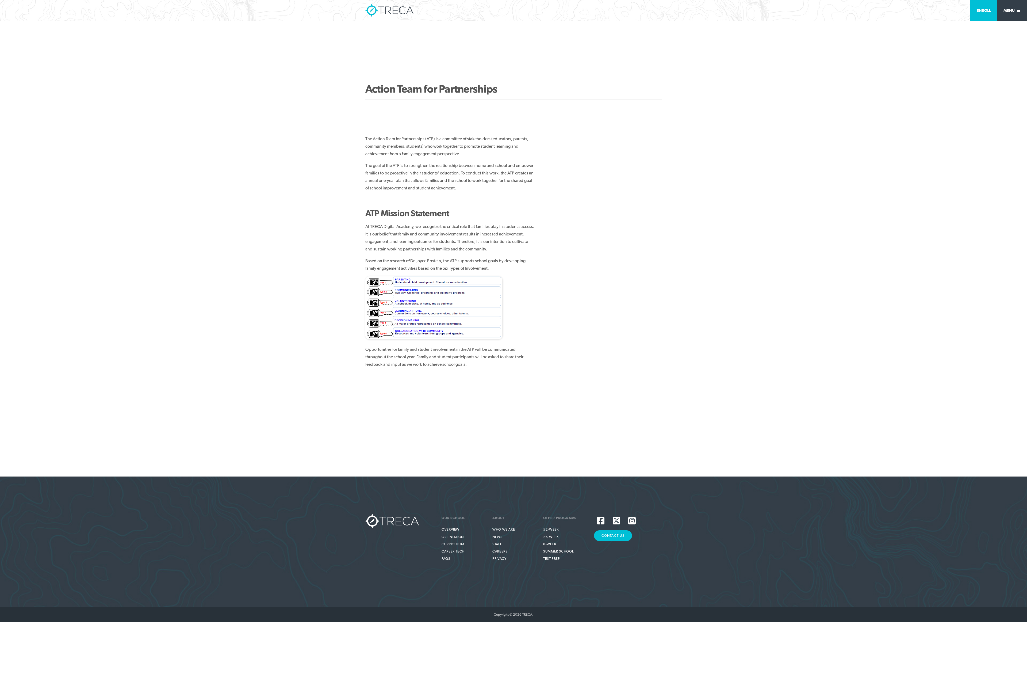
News (497, 537)
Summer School (558, 551)
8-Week (549, 544)
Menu (1009, 10)
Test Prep (551, 559)
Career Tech (453, 551)
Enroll (984, 10)
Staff (497, 544)
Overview (450, 529)
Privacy (499, 559)
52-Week (550, 529)
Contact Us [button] (612, 536)
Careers (499, 551)
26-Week (550, 537)
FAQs (446, 559)
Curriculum (453, 544)
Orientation (453, 537)
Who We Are (503, 529)
